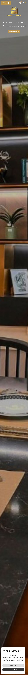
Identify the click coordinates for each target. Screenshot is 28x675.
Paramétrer (13, 665)
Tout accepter (13, 669)
